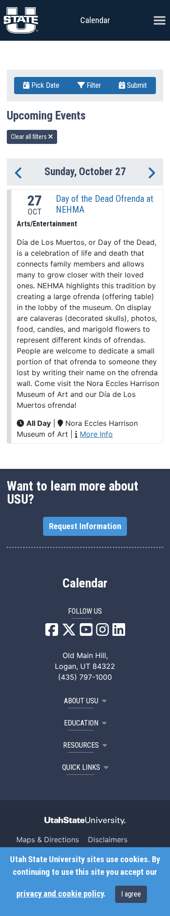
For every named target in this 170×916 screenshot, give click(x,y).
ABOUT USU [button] (81, 701)
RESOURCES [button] (81, 745)
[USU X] (69, 632)
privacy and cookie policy (59, 894)
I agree (131, 894)
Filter (93, 85)
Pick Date (44, 85)
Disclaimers (107, 839)
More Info (96, 434)
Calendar (85, 583)
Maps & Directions (47, 839)
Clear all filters (29, 136)
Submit (136, 85)
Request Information (85, 526)
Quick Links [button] (81, 767)
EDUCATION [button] (81, 723)
